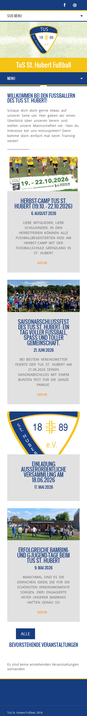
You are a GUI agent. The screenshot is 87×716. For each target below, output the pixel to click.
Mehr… (43, 262)
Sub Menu (14, 16)
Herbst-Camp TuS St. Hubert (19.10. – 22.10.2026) (43, 203)
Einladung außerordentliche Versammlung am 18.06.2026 (43, 472)
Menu (11, 78)
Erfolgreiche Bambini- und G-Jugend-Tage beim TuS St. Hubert (43, 555)
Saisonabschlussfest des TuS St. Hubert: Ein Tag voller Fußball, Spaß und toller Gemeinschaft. (43, 332)
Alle (25, 634)
